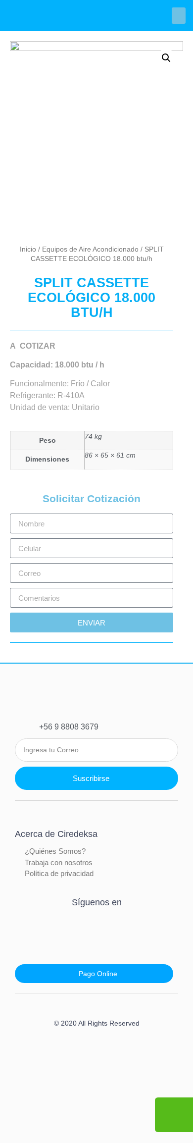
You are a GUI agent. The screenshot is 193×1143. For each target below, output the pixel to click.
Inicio (28, 249)
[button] (179, 15)
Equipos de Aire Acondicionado (90, 249)
